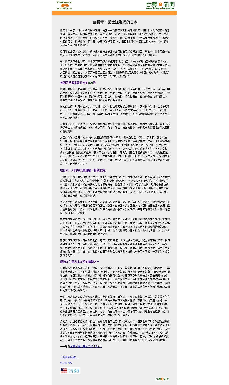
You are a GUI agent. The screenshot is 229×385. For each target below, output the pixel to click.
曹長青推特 (66, 363)
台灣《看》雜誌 (79, 346)
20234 (95, 346)
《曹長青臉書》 (69, 357)
